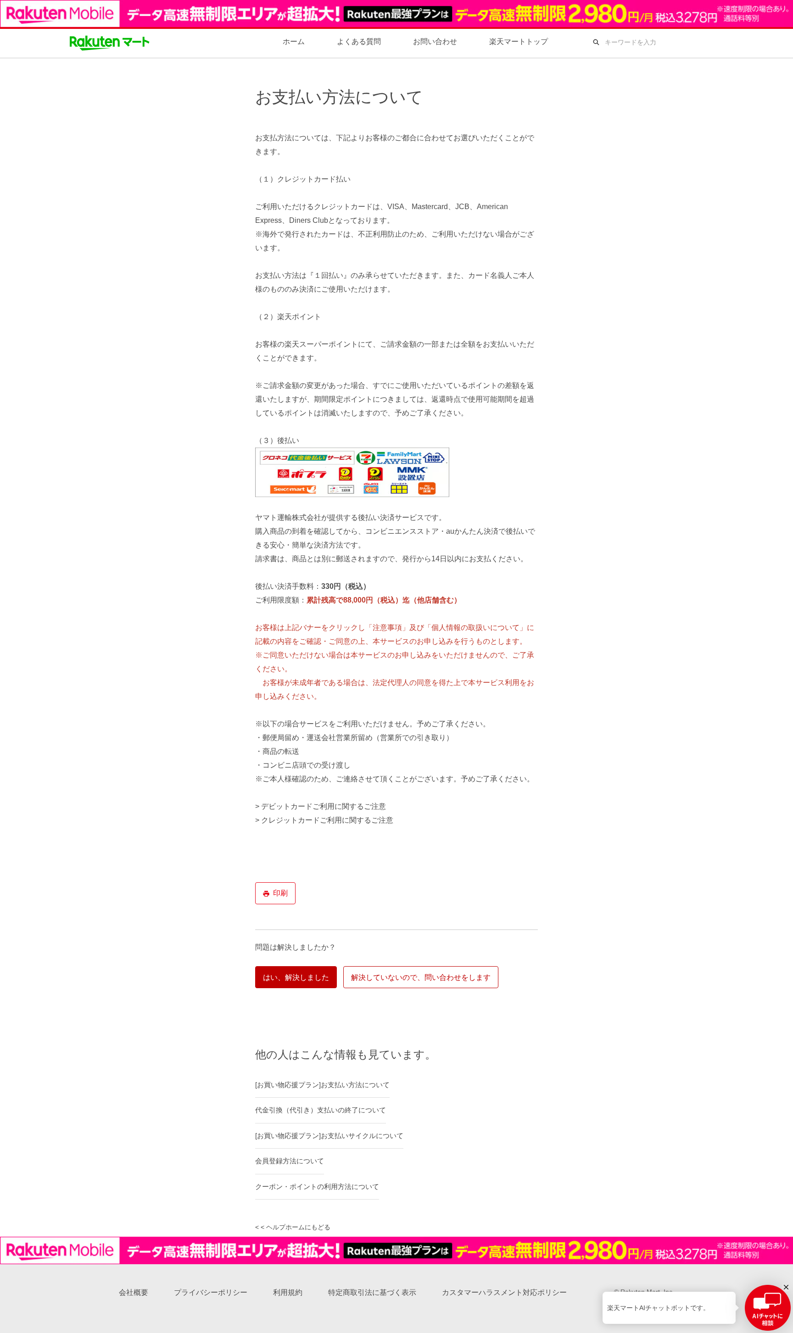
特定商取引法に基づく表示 (372, 1292)
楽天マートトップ (518, 41)
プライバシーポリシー (210, 1292)
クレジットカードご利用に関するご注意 (327, 820)
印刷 (280, 893)
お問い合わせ (435, 41)
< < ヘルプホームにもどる (292, 1227)
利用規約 (287, 1292)
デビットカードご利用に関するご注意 (323, 806)
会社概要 (133, 1292)
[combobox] (667, 42)
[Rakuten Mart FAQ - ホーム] (110, 42)
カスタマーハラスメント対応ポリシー (504, 1292)
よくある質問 (359, 41)
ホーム (294, 41)
